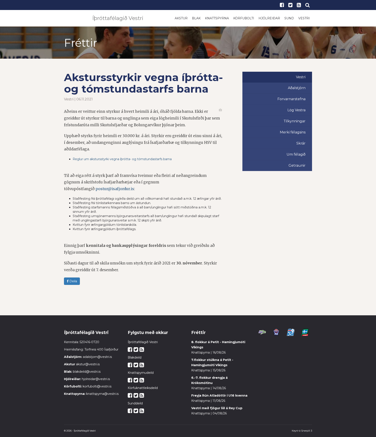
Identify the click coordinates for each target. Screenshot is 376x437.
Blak (196, 18)
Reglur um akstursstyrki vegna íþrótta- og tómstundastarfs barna (122, 159)
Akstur (181, 18)
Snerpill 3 (306, 430)
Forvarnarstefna (291, 99)
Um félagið (296, 154)
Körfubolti (243, 18)
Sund (289, 18)
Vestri (304, 18)
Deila (73, 281)
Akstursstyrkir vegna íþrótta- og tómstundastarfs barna (143, 83)
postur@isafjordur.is (115, 188)
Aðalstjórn (297, 88)
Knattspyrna (217, 18)
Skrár (301, 143)
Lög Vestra (296, 110)
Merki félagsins (293, 132)
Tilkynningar (295, 121)
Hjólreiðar (269, 18)
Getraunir (297, 165)
